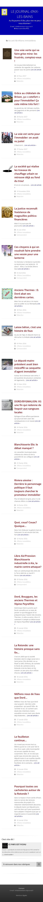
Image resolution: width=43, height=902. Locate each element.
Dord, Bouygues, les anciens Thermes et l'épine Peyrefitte (25, 600)
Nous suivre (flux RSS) (22, 28)
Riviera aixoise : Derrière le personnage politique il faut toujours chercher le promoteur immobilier (27, 487)
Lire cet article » (30, 145)
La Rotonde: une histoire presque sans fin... (27, 649)
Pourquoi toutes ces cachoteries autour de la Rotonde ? (27, 790)
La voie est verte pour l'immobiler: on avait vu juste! (27, 137)
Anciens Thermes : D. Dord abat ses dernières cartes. (26, 293)
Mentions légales (21, 895)
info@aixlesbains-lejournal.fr (24, 26)
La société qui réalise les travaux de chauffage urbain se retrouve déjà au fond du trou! (27, 174)
